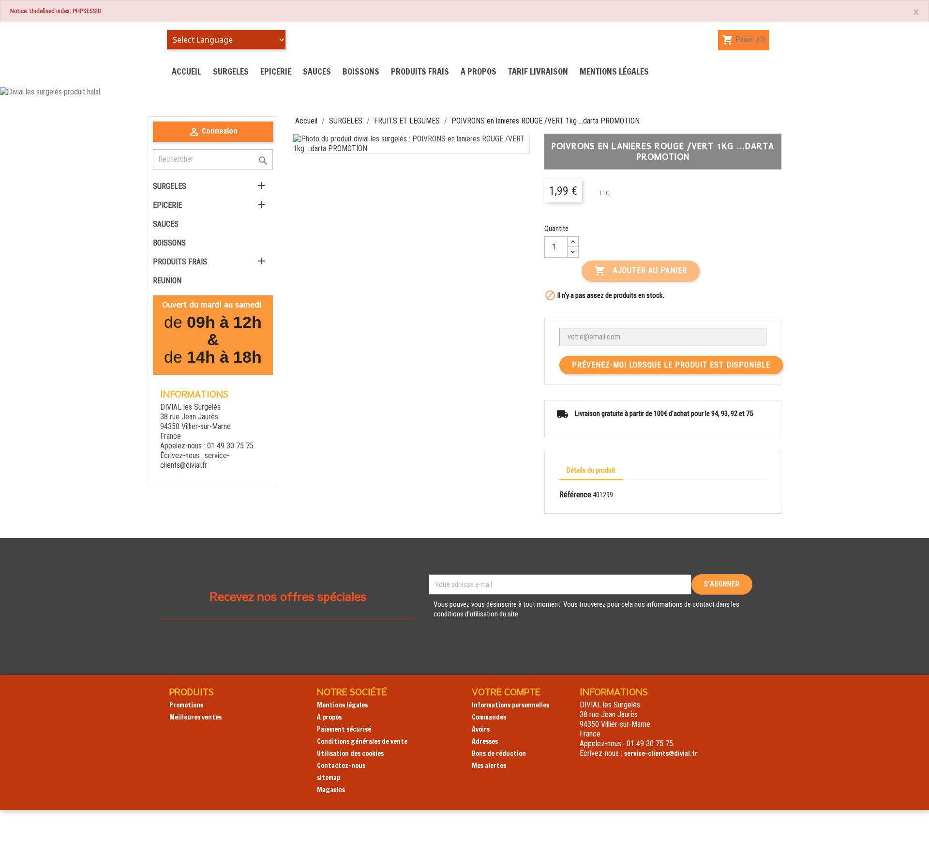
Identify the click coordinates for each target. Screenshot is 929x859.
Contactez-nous (341, 765)
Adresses (485, 741)
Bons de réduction (499, 753)
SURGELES (231, 71)
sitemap (328, 777)
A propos (478, 71)
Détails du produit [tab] (591, 470)
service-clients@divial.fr (194, 460)
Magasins (331, 790)
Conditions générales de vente (362, 741)
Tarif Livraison (538, 71)
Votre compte (506, 692)
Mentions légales (614, 71)
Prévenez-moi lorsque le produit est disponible (671, 364)
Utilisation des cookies (350, 753)
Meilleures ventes (195, 717)
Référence (575, 494)
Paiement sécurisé (344, 729)
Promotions (186, 705)
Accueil (186, 71)
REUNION (167, 280)
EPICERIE (275, 71)
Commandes (489, 717)
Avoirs (481, 729)
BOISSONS (361, 71)
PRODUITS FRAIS (420, 71)
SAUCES (317, 71)
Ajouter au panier (640, 270)
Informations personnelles (510, 705)
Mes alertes (489, 765)
